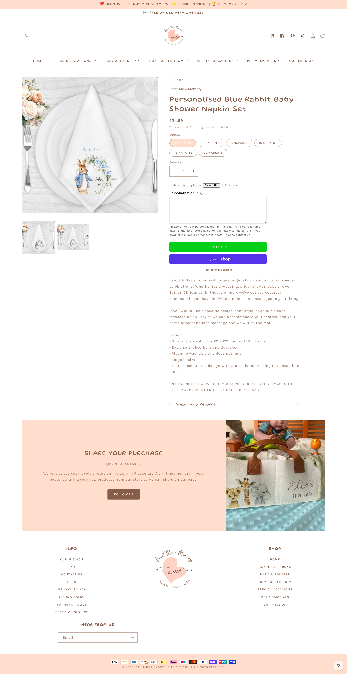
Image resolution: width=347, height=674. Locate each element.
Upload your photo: (185, 185)
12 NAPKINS (183, 152)
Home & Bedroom (275, 582)
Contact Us (72, 574)
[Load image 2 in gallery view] (73, 237)
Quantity (175, 162)
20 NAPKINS (213, 152)
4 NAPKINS (182, 143)
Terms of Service (71, 612)
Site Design (177, 667)
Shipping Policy (72, 604)
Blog (71, 582)
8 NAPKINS (239, 143)
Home (275, 559)
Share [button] (179, 80)
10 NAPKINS (268, 143)
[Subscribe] (132, 637)
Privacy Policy (72, 589)
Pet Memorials (275, 597)
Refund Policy (71, 597)
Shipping (196, 127)
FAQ (72, 567)
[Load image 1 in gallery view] (38, 237)
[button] (27, 35)
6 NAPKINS (210, 143)
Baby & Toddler (275, 574)
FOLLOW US (124, 494)
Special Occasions (275, 589)
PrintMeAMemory (150, 667)
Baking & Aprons (275, 567)
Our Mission (71, 559)
